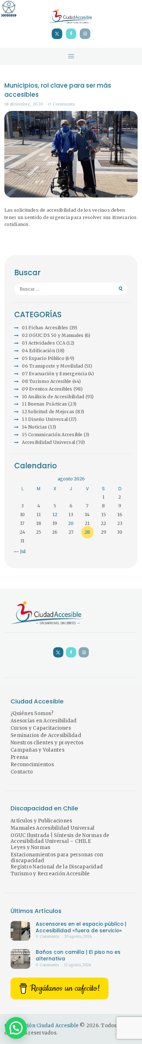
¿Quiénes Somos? (32, 713)
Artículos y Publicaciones (41, 821)
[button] (16, 1028)
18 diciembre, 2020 (23, 104)
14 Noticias (34, 427)
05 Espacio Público (43, 358)
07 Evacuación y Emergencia (54, 373)
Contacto (22, 772)
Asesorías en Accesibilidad (44, 721)
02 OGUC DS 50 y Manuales (52, 335)
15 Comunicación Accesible (52, 434)
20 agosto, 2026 (78, 936)
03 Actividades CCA (43, 343)
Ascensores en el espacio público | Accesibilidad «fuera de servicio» (81, 927)
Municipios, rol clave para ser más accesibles (57, 90)
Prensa (19, 757)
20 (71, 523)
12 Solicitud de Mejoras (48, 411)
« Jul (20, 551)
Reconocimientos (32, 764)
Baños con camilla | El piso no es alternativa (78, 955)
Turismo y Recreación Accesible (50, 874)
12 (54, 514)
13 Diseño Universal (45, 419)
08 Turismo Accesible (46, 381)
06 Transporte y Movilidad (52, 366)
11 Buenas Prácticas (44, 404)
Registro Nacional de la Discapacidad (57, 867)
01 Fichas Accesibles (45, 327)
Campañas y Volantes (37, 750)
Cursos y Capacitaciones (41, 728)
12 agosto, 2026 (77, 965)
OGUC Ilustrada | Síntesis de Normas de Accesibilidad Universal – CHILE (60, 838)
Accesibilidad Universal (48, 442)
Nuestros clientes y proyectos (47, 743)
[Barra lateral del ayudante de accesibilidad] (8, 9)
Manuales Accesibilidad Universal (52, 828)
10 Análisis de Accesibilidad (53, 396)
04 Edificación (38, 350)
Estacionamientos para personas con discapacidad (57, 858)
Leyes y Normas (31, 847)
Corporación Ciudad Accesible (41, 1025)
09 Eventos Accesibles (47, 389)
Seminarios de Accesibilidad (46, 735)
